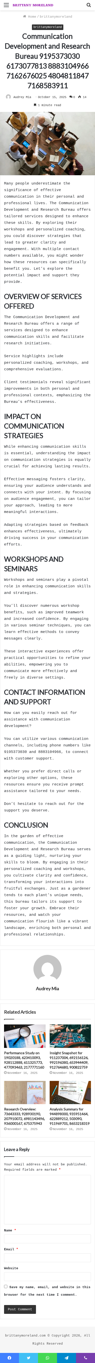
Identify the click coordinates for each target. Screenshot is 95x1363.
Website (11, 1268)
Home (31, 17)
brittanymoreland (56, 17)
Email (11, 1249)
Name (10, 1230)
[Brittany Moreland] (33, 5)
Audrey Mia (22, 97)
